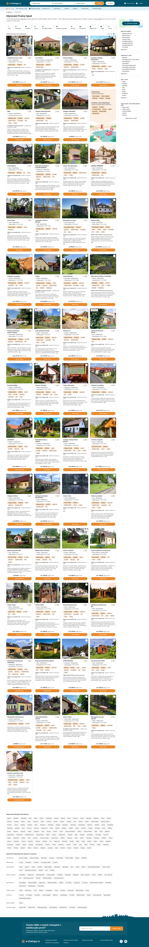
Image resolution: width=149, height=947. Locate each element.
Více (17, 75)
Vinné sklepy (60, 858)
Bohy (30, 818)
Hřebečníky (110, 825)
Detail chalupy (47, 85)
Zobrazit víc (124, 49)
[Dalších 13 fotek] (103, 46)
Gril (20, 878)
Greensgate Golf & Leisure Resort (130, 59)
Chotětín (69, 821)
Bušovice (11, 441)
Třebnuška (105, 844)
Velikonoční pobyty (42, 907)
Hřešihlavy (9, 828)
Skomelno (64, 841)
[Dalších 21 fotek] (19, 154)
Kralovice (66, 332)
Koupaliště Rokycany (127, 45)
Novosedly (98, 834)
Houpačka (59, 875)
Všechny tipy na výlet (131, 118)
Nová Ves (105, 834)
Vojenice (36, 848)
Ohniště (100, 875)
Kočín (103, 828)
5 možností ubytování (107, 234)
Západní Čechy (49, 60)
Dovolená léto (63, 907)
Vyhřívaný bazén (40, 875)
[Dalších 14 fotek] (19, 373)
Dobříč (87, 821)
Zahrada (38, 878)
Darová (80, 821)
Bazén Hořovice (126, 35)
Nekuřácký (108, 882)
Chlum (42, 821)
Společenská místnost (30, 870)
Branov (66, 443)
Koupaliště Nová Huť (127, 43)
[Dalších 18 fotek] (75, 99)
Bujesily (63, 818)
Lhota (61, 831)
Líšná (38, 224)
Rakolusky (16, 841)
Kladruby (64, 828)
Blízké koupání (102, 111)
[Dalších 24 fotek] (47, 649)
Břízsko (23, 821)
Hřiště (20, 890)
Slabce (94, 168)
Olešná (23, 838)
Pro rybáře (37, 895)
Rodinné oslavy (80, 895)
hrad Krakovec (125, 71)
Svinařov (47, 844)
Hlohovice (42, 60)
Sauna (110, 109)
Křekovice (36, 831)
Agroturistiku (107, 895)
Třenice (9, 848)
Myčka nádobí (48, 867)
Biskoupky (23, 818)
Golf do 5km (28, 890)
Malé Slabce (67, 278)
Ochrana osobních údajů (71, 940)
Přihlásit (141, 3)
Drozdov (9, 825)
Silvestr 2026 (22, 907)
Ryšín (65, 719)
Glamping (108, 98)
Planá (76, 838)
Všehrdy (63, 848)
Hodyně (58, 825)
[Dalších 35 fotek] (103, 319)
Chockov (49, 821)
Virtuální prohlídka (52, 882)
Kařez (51, 828)
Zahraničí (66, 8)
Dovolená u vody (22, 8)
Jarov (23, 828)
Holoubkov (39, 443)
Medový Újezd (40, 834)
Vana (72, 867)
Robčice (66, 113)
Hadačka (23, 825)
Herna (20, 867)
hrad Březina (125, 63)
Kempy (77, 858)
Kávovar (27, 867)
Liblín (38, 113)
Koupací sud (42, 882)
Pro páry (21, 895)
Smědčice (108, 841)
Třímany (16, 848)
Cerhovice (35, 821)
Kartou (21, 903)
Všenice (69, 848)
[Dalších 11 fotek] (47, 373)
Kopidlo (71, 828)
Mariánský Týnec (29, 834)
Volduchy (43, 848)
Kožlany (94, 278)
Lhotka (79, 831)
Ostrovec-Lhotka (44, 838)
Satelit (33, 867)
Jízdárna (41, 890)
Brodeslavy (49, 818)
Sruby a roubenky (105, 96)
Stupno (24, 844)
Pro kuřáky (68, 882)
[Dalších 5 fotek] (19, 538)
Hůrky (93, 608)
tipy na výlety (98, 19)
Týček (10, 222)
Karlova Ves (44, 828)
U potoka (62, 890)
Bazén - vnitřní (106, 867)
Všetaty (83, 848)
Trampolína (22, 875)
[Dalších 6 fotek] (103, 705)
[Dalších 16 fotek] (19, 208)
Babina (9, 818)
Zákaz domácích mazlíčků (96, 882)
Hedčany (30, 825)
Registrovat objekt (87, 940)
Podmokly (88, 838)
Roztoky (38, 552)
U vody (21, 862)
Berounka (124, 57)
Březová (9, 821)
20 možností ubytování (107, 290)
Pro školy (71, 895)
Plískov (82, 838)
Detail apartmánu (103, 469)
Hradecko (89, 825)
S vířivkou (101, 107)
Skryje (10, 168)
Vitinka (38, 387)
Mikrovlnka (65, 867)
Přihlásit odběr (116, 928)
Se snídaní (84, 882)
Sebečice (66, 60)
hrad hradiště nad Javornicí (128, 69)
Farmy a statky (69, 858)
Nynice (9, 838)
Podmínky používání (51, 940)
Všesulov (76, 848)
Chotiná (62, 821)
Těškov (98, 844)
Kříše (43, 831)
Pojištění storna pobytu (52, 942)
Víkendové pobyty (35, 8)
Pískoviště (75, 875)
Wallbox (61, 882)
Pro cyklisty (29, 895)
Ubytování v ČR (46, 8)
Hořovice (11, 719)
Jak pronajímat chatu (107, 940)
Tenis (35, 890)
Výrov (56, 848)
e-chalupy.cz (9, 12)
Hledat (100, 3)
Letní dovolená (95, 113)
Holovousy (73, 825)
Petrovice (69, 838)
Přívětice (104, 838)
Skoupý (71, 841)
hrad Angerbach (126, 61)
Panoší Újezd (54, 838)
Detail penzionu (103, 250)
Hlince (10, 60)
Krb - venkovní (108, 875)
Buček (93, 222)
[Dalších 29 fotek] (75, 264)
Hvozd (103, 825)
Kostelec (83, 828)
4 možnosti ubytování (79, 675)
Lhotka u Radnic (88, 831)
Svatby (88, 895)
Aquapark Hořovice (127, 33)
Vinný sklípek (22, 882)
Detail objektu (75, 250)
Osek (93, 498)
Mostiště (70, 834)
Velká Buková (12, 664)
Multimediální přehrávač (94, 867)
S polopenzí (77, 882)
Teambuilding (63, 895)
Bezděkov (15, 818)
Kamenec (36, 828)
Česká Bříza (67, 663)
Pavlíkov (11, 498)
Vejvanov (23, 848)
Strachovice (10, 844)
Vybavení (75, 8)
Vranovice (50, 848)
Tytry (80, 844)
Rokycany (23, 19)
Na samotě (94, 111)
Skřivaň (89, 841)
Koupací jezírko (51, 875)
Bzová (93, 334)
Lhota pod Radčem (70, 831)
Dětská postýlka (32, 882)
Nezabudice (67, 387)
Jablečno (17, 828)
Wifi (46, 870)
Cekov (29, 821)
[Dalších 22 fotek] (103, 649)
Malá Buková (10, 834)
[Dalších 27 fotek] (75, 46)
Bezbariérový (31, 886)
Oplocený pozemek (28, 878)
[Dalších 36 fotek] (103, 264)
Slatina (101, 841)
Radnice (9, 841)
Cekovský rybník (126, 39)
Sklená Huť (57, 841)
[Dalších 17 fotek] (103, 154)
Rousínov (30, 841)
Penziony (101, 98)
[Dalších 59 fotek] (19, 319)
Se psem (104, 109)
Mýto (76, 834)
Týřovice (92, 844)
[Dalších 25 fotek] (19, 99)
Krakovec (11, 278)
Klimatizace (57, 867)
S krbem (52, 870)
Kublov (29, 831)
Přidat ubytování (130, 3)
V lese (87, 890)
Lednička (39, 867)
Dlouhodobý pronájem (25, 898)
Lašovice (39, 720)
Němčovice (16, 838)
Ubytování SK (57, 8)
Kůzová (49, 831)
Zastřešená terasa (58, 878)
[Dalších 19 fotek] (103, 484)
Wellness (55, 895)
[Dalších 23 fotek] (19, 428)
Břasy (102, 818)
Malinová (107, 831)
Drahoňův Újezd (105, 821)
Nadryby (82, 834)
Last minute (11, 8)
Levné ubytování (97, 895)
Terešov (68, 844)
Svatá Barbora (39, 844)
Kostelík (90, 828)
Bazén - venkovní (85, 875)
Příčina (110, 838)
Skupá (83, 841)
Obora (93, 663)
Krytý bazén (31, 875)
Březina (109, 818)
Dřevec (16, 825)
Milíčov (48, 834)
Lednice (55, 831)
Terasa (94, 875)
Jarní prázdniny (53, 907)
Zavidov (89, 848)
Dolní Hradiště (12, 334)
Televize (41, 870)
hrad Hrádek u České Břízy (128, 67)
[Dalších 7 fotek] (75, 208)
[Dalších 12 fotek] (103, 208)
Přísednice (96, 838)
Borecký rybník (126, 37)
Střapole (31, 844)
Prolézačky (67, 875)
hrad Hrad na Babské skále (129, 65)
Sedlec (94, 720)
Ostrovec (11, 113)
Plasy (14, 775)
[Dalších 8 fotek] (19, 264)
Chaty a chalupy (95, 96)
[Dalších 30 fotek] (47, 99)
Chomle (56, 821)
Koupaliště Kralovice (127, 41)
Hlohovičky (50, 825)
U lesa (56, 890)
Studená (18, 844)
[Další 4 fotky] (47, 46)
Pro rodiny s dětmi (96, 109)
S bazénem (94, 107)
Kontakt (66, 942)
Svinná (38, 60)
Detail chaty (19, 85)
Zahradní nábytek (47, 878)
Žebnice (10, 775)
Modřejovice (39, 169)
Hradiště (97, 825)
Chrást (66, 498)
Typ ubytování (84, 8)
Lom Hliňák (125, 47)
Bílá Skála (88, 818)
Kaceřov (29, 828)
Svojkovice (61, 844)
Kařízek (57, 828)
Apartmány (94, 98)
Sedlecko (11, 387)
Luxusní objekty (46, 895)
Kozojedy (97, 828)
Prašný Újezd (12, 61)
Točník (74, 844)
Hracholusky (81, 825)
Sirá (51, 841)
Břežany (38, 278)
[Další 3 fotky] (47, 538)
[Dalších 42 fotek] (47, 154)
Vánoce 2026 (31, 907)
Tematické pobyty (96, 8)
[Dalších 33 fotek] (75, 373)
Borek (93, 552)
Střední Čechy (15, 60)
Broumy (56, 818)
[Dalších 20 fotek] (19, 46)
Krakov (9, 831)
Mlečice (54, 834)
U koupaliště (49, 890)
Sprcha (83, 867)
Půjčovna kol (22, 886)
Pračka (77, 867)
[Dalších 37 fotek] (47, 208)
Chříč (75, 821)
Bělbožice (96, 818)
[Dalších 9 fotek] (75, 319)
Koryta (77, 828)
